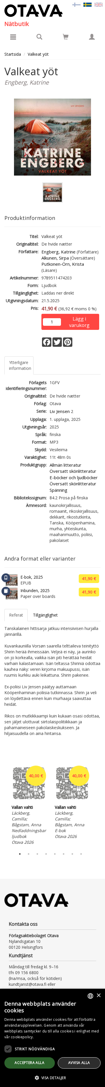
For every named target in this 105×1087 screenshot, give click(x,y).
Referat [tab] (16, 615)
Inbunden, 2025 (35, 590)
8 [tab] (81, 854)
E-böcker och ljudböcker (74, 477)
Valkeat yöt (38, 54)
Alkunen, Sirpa (55, 258)
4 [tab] (46, 854)
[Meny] (13, 37)
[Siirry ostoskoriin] (65, 37)
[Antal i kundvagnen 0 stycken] (65, 38)
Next (98, 805)
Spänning (58, 490)
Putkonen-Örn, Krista (62, 264)
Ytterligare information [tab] (20, 365)
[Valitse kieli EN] (99, 4)
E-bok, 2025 (31, 577)
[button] (52, 1077)
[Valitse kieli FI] (76, 4)
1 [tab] (20, 854)
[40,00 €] (29, 800)
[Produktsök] (39, 37)
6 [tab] (63, 854)
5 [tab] (55, 854)
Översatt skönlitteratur (73, 471)
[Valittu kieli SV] (87, 4)
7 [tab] (72, 854)
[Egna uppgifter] (92, 37)
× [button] (98, 995)
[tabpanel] (28, 805)
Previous (3, 805)
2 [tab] (29, 854)
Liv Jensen (60, 411)
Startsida (12, 54)
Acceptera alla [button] (29, 1062)
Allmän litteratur (65, 465)
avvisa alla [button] (79, 1062)
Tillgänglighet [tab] (45, 615)
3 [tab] (37, 854)
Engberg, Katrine (58, 252)
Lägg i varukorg (79, 319)
